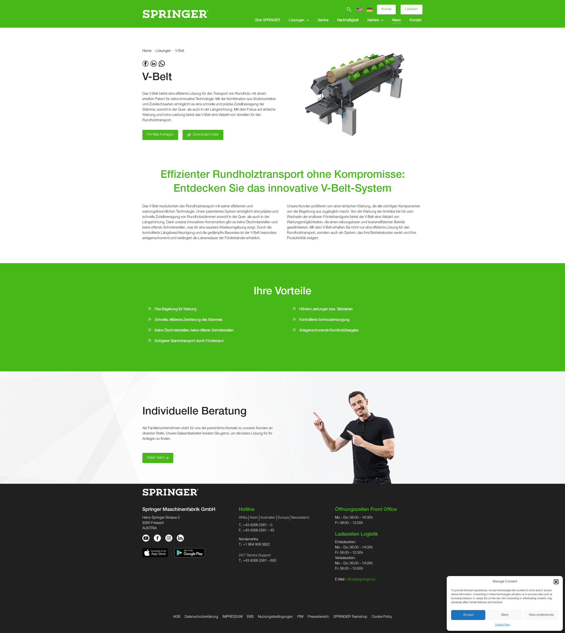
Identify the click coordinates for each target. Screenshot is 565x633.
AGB (176, 617)
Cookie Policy (502, 625)
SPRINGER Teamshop (350, 617)
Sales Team (155, 458)
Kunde (386, 9)
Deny (504, 615)
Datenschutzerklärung (201, 617)
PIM (300, 617)
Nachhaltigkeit (348, 20)
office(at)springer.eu (360, 580)
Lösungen (296, 20)
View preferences (541, 615)
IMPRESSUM (232, 617)
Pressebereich (318, 617)
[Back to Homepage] (175, 13)
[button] (556, 582)
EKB (250, 617)
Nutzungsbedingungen (275, 617)
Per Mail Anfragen (160, 135)
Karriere (373, 20)
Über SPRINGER (267, 20)
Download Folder (206, 135)
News (396, 20)
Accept (468, 615)
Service (323, 20)
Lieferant (411, 9)
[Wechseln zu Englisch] (359, 9)
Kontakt (416, 20)
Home (146, 51)
